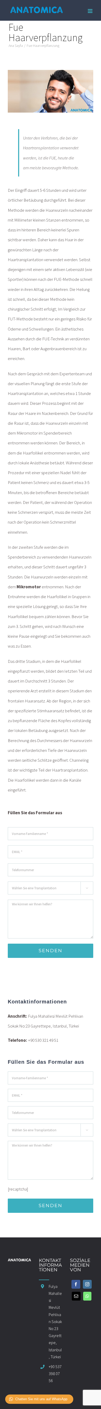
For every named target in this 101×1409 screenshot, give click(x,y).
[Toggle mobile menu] (90, 11)
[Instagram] (87, 1284)
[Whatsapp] (87, 1296)
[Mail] (76, 1296)
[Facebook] (75, 1284)
